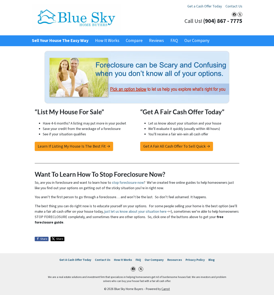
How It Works (107, 41)
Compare (134, 41)
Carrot (165, 289)
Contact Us (233, 6)
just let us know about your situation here (135, 211)
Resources (174, 260)
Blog (211, 260)
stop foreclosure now (128, 182)
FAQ (174, 41)
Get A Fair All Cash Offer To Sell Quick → (176, 146)
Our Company (196, 41)
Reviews (156, 41)
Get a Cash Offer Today (204, 6)
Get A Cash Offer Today (75, 260)
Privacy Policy (195, 260)
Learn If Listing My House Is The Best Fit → (74, 146)
